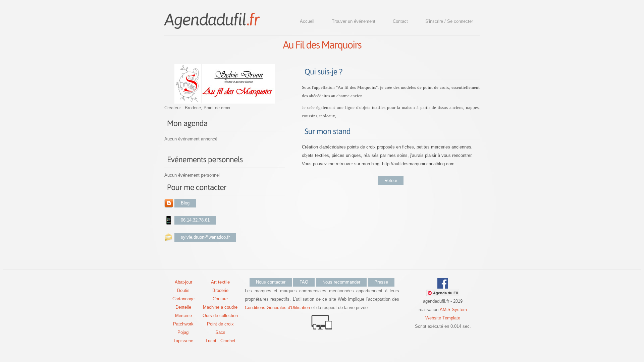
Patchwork (183, 323)
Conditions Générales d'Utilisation (277, 307)
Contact (400, 21)
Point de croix (220, 323)
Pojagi (183, 332)
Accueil (307, 21)
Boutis (183, 290)
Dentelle (183, 307)
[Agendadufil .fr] (211, 18)
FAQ (304, 282)
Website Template (442, 317)
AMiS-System (453, 309)
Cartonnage (183, 298)
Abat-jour (183, 282)
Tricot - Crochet (220, 340)
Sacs (220, 332)
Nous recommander (341, 282)
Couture (220, 298)
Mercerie (183, 315)
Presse (381, 282)
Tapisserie (183, 340)
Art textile (220, 282)
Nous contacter (270, 282)
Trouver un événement (353, 21)
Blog (185, 202)
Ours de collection (220, 315)
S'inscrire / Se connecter (449, 21)
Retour (390, 180)
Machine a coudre (220, 307)
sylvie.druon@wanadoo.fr (205, 237)
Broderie (220, 290)
